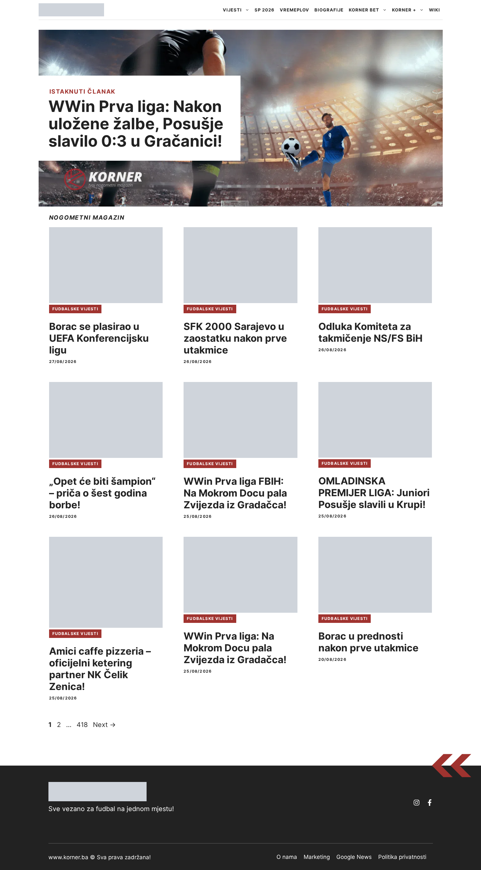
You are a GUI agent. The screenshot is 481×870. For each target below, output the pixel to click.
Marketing (317, 857)
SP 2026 (265, 9)
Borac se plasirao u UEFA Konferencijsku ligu (99, 338)
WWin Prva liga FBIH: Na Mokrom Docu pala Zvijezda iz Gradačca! (235, 493)
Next (104, 725)
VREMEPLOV (294, 9)
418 (82, 725)
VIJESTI (232, 9)
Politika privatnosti (402, 857)
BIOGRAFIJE (329, 9)
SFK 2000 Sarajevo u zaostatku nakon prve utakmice (235, 338)
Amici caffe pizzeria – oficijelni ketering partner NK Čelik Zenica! (100, 668)
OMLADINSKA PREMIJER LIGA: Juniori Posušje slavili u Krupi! (374, 492)
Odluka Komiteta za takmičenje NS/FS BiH (370, 332)
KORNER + (404, 9)
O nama (286, 857)
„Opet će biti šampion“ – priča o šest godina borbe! (102, 493)
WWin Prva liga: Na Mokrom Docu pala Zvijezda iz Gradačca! (235, 647)
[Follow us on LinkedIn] (429, 802)
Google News (354, 857)
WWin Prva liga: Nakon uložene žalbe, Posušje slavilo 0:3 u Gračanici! (135, 124)
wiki (434, 9)
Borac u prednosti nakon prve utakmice (368, 642)
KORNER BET (364, 9)
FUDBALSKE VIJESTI (75, 308)
